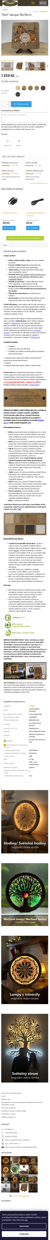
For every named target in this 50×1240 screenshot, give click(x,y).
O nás (3, 1096)
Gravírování (34, 385)
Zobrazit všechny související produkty (25, 238)
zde (26, 1220)
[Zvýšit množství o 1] (10, 102)
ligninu (16, 550)
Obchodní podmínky (8, 1108)
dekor (24, 265)
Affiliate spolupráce (8, 1117)
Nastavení (24, 1226)
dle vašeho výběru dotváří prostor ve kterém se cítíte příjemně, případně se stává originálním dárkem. (27, 277)
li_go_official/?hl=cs (12, 1143)
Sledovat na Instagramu (21, 1196)
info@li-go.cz (9, 1129)
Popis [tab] (5, 245)
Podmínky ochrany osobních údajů (13, 1111)
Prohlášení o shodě (8, 1114)
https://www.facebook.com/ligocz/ (17, 1140)
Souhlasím (24, 1234)
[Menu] (43, 3)
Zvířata (32, 706)
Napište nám (5, 1099)
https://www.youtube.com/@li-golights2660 (20, 1147)
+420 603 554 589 (11, 1133)
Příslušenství (15, 323)
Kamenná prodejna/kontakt (11, 1093)
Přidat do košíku (23, 104)
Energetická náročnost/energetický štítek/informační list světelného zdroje (22, 1103)
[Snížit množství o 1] (10, 105)
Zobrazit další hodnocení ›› (39, 183)
